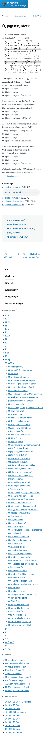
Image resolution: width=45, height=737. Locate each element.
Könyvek (9, 283)
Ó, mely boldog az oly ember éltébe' (24, 492)
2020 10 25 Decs (12, 705)
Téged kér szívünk (13, 674)
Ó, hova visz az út (16, 411)
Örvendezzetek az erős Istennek (22, 560)
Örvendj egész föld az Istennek (22, 574)
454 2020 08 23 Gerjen (15, 712)
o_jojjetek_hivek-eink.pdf (13, 205)
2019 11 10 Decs (12, 726)
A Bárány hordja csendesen (17, 684)
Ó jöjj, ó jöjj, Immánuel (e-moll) (21, 452)
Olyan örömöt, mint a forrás (20, 469)
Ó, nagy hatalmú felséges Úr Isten (23, 509)
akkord (30, 229)
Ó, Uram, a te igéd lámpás (19, 622)
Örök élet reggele (16, 526)
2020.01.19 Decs (12, 722)
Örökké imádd (14, 533)
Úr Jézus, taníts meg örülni (17, 687)
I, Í (6, 342)
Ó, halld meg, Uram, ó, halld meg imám (25, 408)
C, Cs (7, 322)
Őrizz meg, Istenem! (17, 523)
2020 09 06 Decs (12, 709)
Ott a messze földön (17, 615)
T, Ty (7, 639)
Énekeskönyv (20, 16)
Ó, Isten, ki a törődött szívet (20, 418)
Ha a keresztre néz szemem (17, 663)
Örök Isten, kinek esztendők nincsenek (25, 530)
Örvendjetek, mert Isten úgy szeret (23, 584)
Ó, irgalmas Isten (15, 414)
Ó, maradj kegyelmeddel (19, 482)
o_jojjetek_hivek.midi (11, 187)
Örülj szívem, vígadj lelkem (20, 554)
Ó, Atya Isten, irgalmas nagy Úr (22, 380)
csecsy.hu (12, 3)
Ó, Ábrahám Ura (15, 367)
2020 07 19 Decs (12, 715)
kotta (9, 220)
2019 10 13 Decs (12, 729)
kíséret (16, 233)
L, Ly (7, 353)
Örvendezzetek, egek (17, 571)
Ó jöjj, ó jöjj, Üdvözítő (17, 455)
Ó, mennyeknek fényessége (20, 496)
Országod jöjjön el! (16, 547)
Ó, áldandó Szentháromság (20, 370)
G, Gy (7, 336)
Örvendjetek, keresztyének (20, 581)
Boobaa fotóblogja (14, 303)
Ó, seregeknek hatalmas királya (22, 594)
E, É (7, 329)
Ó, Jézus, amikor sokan (18, 421)
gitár (9, 233)
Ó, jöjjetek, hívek (15, 441)
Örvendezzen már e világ (19, 557)
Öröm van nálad (15, 543)
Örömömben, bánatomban (19, 540)
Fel (17, 254)
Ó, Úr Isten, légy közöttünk (19, 625)
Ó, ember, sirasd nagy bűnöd (21, 387)
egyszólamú (19, 220)
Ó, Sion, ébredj (15, 601)
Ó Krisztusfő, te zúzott (17, 462)
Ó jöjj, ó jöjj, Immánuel (18, 448)
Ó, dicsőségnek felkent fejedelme (23, 384)
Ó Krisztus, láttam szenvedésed (22, 465)
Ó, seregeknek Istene (17, 598)
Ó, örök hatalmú (15, 516)
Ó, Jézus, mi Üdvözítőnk (19, 435)
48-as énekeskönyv (16, 224)
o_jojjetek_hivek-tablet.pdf (14, 201)
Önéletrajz (10, 276)
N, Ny (7, 359)
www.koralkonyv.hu (10, 175)
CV (6, 269)
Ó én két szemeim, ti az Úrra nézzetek (25, 394)
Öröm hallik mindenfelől (18, 537)
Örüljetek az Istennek (17, 550)
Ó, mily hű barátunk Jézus (19, 503)
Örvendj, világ (14, 588)
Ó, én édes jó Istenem (18, 391)
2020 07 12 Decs (12, 719)
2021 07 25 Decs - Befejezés (18, 702)
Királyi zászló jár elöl (14, 670)
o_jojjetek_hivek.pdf (11, 198)
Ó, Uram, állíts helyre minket (20, 618)
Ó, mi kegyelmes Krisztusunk (21, 499)
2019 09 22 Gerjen (13, 732)
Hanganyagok (11, 296)
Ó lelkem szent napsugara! (20, 472)
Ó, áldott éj (13, 374)
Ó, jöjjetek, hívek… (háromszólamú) (24, 445)
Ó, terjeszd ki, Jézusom (18, 605)
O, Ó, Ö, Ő (37, 16)
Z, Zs (7, 649)
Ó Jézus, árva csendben (19, 424)
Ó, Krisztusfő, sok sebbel (19, 458)
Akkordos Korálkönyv (17, 237)
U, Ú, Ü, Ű (9, 642)
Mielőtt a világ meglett (14, 680)
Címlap (5, 16)
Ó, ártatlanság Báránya (18, 377)
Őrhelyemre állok (15, 520)
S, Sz (7, 636)
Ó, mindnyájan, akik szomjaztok (22, 506)
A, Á (7, 315)
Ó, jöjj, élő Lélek (15, 438)
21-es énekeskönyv (16, 229)
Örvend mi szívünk (16, 591)
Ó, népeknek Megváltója (19, 513)
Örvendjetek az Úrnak (18, 577)
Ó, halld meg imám (16, 404)
